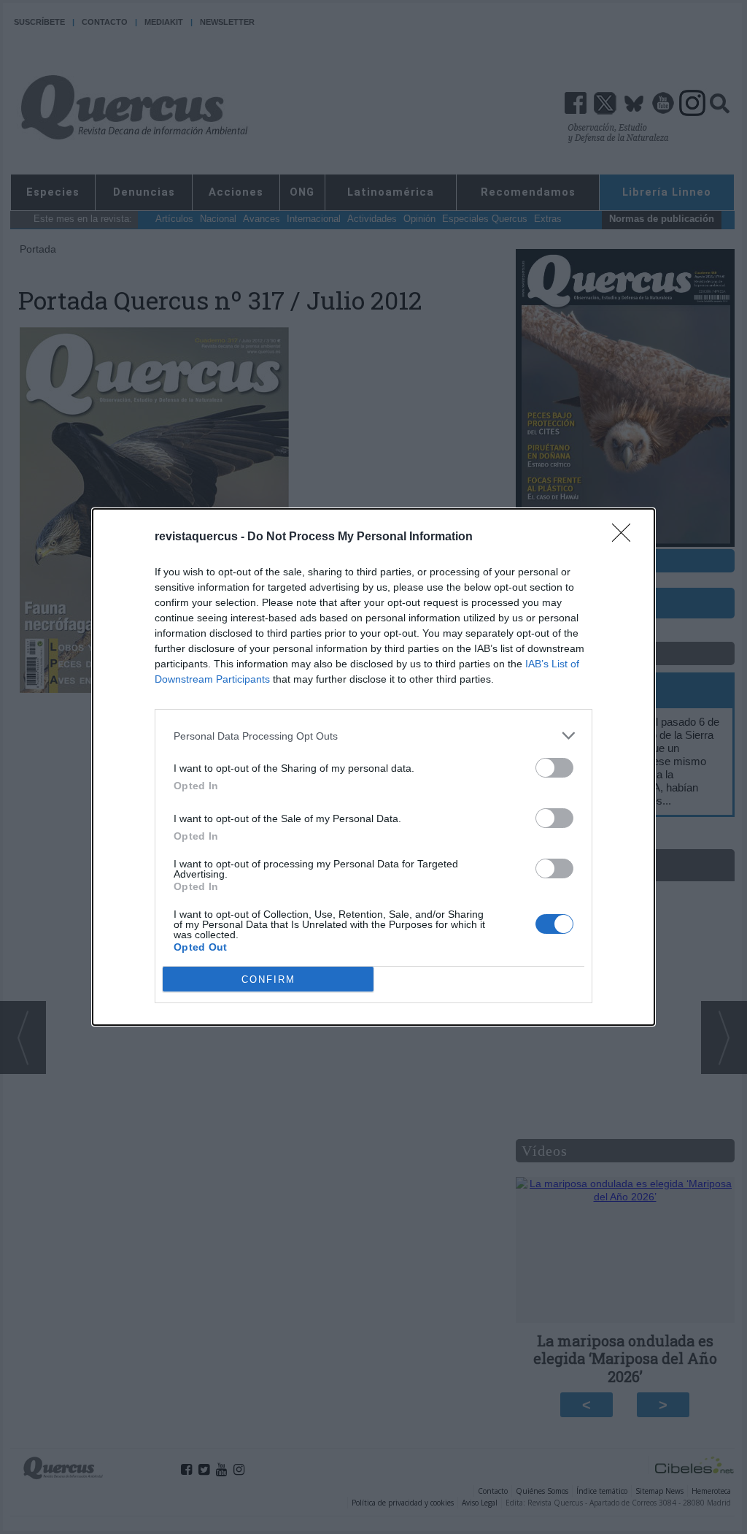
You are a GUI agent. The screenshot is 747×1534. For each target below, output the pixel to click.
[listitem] (373, 735)
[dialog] (373, 767)
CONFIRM (268, 979)
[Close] (626, 537)
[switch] (554, 768)
